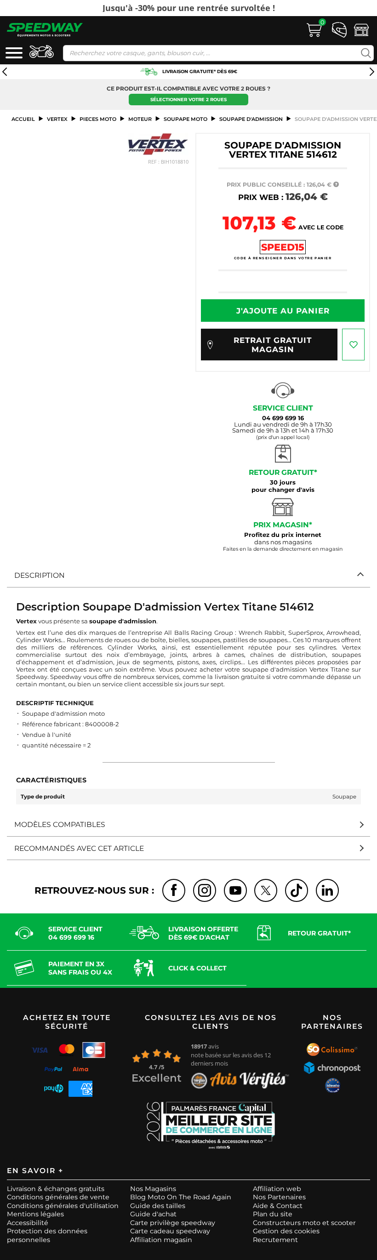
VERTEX (57, 119)
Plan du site (272, 1214)
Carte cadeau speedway (170, 1231)
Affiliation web (277, 1189)
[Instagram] (204, 890)
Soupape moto (185, 119)
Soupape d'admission (251, 119)
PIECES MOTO (98, 119)
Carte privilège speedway (172, 1223)
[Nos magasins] (361, 29)
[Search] (364, 53)
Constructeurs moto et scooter (304, 1223)
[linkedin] (327, 890)
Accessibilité (27, 1223)
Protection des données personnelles (47, 1235)
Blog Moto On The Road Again (180, 1197)
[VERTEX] (158, 144)
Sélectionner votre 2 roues (188, 100)
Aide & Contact (278, 1206)
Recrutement (275, 1240)
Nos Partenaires (279, 1197)
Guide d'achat (153, 1214)
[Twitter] (265, 890)
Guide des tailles (157, 1206)
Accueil (23, 119)
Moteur (140, 119)
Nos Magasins (153, 1189)
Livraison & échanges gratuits (55, 1189)
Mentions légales (35, 1214)
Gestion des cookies (286, 1231)
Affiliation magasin (161, 1240)
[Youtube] (235, 890)
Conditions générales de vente (58, 1197)
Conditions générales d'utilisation (63, 1206)
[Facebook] (173, 890)
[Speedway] (45, 30)
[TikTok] (296, 890)
